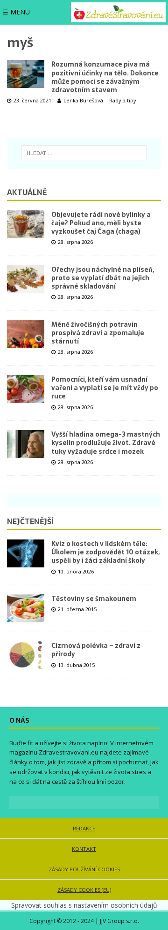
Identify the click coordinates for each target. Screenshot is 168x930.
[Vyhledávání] (84, 153)
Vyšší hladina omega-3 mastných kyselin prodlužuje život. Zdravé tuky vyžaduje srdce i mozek (105, 442)
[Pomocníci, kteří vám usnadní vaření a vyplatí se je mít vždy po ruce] (25, 389)
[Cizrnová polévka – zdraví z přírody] (25, 655)
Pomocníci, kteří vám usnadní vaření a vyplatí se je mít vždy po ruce (104, 387)
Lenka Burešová (83, 100)
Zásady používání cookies (84, 869)
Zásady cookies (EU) (84, 889)
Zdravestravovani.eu (68, 752)
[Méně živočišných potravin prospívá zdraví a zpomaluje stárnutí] (25, 334)
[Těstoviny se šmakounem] (25, 608)
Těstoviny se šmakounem (93, 598)
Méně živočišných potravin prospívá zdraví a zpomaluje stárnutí (97, 332)
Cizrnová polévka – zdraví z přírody (95, 649)
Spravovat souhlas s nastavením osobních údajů (84, 905)
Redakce (84, 828)
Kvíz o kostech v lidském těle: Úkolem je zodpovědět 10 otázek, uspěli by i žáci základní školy (105, 552)
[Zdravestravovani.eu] (118, 12)
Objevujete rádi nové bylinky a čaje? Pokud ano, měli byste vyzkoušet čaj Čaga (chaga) (101, 222)
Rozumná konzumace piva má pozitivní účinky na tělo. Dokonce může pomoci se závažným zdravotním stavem (105, 77)
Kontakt (84, 848)
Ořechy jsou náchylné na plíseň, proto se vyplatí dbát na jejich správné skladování (102, 277)
